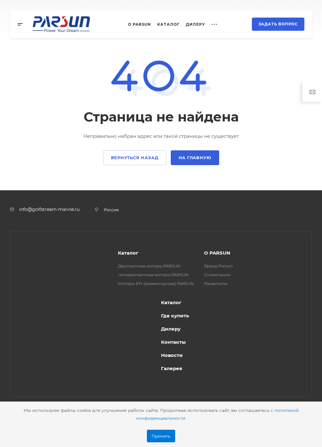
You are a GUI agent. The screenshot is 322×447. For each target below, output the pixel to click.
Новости (172, 355)
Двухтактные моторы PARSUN (149, 265)
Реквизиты (215, 283)
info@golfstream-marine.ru (49, 209)
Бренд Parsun (218, 265)
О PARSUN (217, 253)
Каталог (128, 253)
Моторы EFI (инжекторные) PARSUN (156, 283)
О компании (217, 274)
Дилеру (170, 329)
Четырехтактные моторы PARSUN (153, 274)
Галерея (171, 368)
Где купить (175, 316)
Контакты (173, 342)
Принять (161, 436)
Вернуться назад (134, 157)
